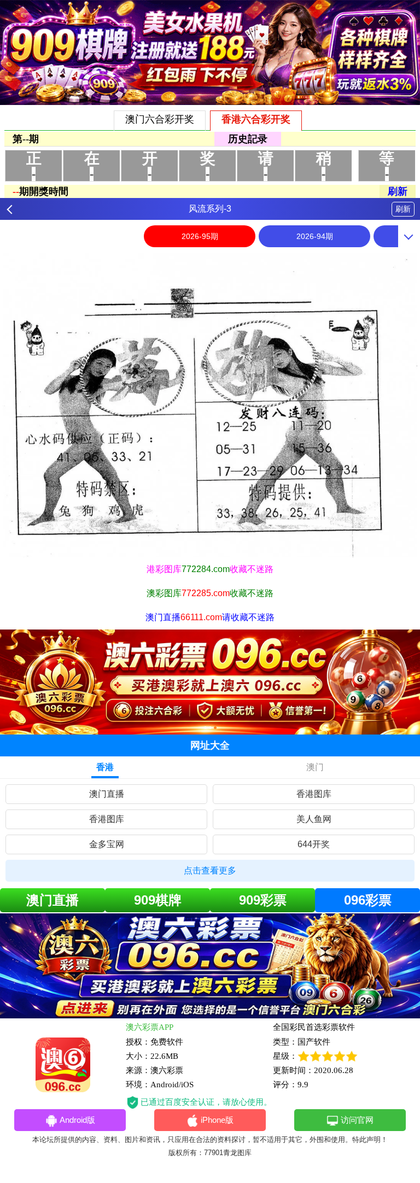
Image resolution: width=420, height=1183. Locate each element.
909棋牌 (158, 900)
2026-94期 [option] (314, 236)
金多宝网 (106, 844)
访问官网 (357, 1119)
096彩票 (368, 900)
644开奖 (314, 844)
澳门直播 (106, 794)
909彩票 (263, 900)
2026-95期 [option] (200, 236)
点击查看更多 (210, 870)
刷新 (403, 209)
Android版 (77, 1119)
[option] (210, 405)
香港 (105, 767)
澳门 (315, 767)
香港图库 (313, 794)
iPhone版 (217, 1119)
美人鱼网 (313, 819)
